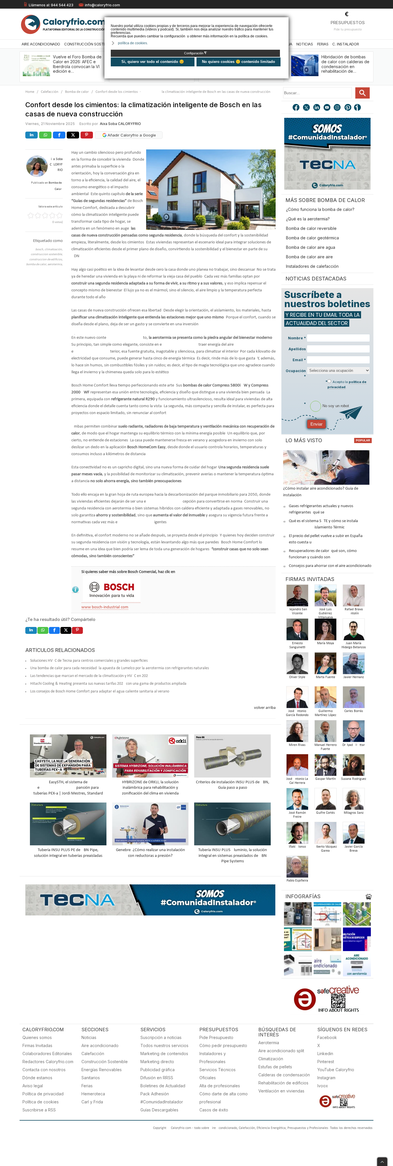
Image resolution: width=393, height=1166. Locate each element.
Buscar (362, 93)
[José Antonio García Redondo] (297, 699)
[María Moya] (325, 631)
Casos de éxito (213, 1109)
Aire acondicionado (100, 1045)
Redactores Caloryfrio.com (47, 1061)
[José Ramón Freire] (297, 800)
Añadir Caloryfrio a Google (131, 135)
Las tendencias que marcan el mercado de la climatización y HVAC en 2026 (90, 676)
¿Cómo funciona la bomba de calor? (320, 209)
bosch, (40, 249)
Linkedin (325, 1053)
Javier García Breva (354, 849)
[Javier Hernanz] (354, 665)
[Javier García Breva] (354, 834)
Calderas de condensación (284, 1074)
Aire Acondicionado (41, 44)
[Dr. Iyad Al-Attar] (354, 733)
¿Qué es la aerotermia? (308, 218)
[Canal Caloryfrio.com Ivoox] (358, 108)
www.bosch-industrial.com (104, 607)
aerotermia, (55, 264)
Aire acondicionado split (281, 1050)
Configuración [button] (195, 53)
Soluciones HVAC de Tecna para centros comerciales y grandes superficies (89, 661)
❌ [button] (285, 21)
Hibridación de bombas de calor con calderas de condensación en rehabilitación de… (345, 64)
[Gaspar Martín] (325, 767)
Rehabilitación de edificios (283, 1082)
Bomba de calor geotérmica (312, 237)
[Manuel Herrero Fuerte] (325, 733)
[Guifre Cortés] (325, 800)
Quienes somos (37, 1037)
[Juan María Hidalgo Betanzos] (354, 631)
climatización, (54, 249)
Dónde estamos (37, 1077)
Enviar (316, 424)
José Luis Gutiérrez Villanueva (325, 613)
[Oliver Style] (297, 665)
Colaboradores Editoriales (47, 1053)
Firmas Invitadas (37, 1045)
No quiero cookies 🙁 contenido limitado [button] (238, 61)
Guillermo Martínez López (325, 713)
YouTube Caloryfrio (335, 1069)
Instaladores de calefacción (312, 266)
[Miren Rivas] (297, 733)
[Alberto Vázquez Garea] (325, 834)
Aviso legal (32, 1085)
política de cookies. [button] (133, 43)
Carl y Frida (92, 1101)
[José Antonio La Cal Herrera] (297, 767)
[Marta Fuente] (325, 665)
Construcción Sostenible (89, 44)
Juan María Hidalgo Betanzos (354, 645)
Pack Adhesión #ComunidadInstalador (161, 1097)
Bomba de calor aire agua (310, 247)
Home (29, 92)
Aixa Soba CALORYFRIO (120, 124)
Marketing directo (157, 1061)
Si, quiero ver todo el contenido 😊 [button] (152, 61)
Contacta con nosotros (44, 1069)
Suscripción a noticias (161, 1037)
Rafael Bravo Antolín (354, 611)
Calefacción (49, 92)
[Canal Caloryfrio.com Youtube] (327, 108)
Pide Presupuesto (216, 1037)
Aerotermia (268, 1042)
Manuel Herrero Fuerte (325, 747)
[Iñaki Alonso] (297, 834)
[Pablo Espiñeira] (297, 868)
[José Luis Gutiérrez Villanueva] (325, 597)
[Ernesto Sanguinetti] (297, 631)
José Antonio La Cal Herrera (297, 781)
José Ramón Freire (297, 815)
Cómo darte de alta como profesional (223, 1097)
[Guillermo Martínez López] (325, 699)
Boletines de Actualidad (162, 1085)
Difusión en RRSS (156, 1077)
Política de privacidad (43, 1093)
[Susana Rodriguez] (354, 767)
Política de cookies (40, 1101)
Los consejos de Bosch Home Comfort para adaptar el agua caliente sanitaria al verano (99, 691)
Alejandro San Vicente (297, 611)
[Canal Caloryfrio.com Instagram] (337, 108)
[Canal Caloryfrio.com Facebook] (296, 108)
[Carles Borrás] (354, 699)
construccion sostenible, (47, 254)
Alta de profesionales (219, 1085)
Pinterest (325, 1061)
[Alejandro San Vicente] (297, 597)
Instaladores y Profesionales (212, 1057)
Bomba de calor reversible (311, 228)
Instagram (326, 1077)
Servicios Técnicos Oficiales (217, 1073)
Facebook (327, 1037)
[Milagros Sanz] (354, 800)
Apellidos (297, 349)
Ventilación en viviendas (281, 1090)
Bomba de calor (77, 92)
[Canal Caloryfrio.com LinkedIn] (317, 108)
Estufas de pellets (275, 1066)
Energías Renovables (101, 1069)
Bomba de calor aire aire (309, 256)
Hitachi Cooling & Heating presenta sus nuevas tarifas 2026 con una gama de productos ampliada (108, 684)
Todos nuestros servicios (164, 1045)
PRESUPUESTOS (348, 22)
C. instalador (345, 44)
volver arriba (265, 708)
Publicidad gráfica (157, 1069)
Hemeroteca (93, 1093)
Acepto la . (347, 384)
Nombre (297, 338)
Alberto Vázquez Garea (325, 849)
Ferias (323, 44)
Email (299, 360)
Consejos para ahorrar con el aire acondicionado (330, 566)
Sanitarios (90, 1077)
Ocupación (296, 373)
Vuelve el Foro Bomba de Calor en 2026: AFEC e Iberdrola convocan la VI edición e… (77, 64)
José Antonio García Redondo (297, 713)
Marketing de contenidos (164, 1053)
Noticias (304, 44)
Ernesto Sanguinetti (297, 645)
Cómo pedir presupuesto (223, 1045)
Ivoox (322, 1085)
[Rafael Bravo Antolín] (354, 597)
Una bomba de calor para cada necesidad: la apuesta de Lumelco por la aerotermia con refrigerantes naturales (119, 668)
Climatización (270, 1058)
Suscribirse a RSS (39, 1109)
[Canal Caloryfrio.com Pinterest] (348, 108)
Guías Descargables (159, 1109)
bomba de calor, (36, 264)
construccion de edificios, (46, 259)
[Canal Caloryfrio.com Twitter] (306, 108)
